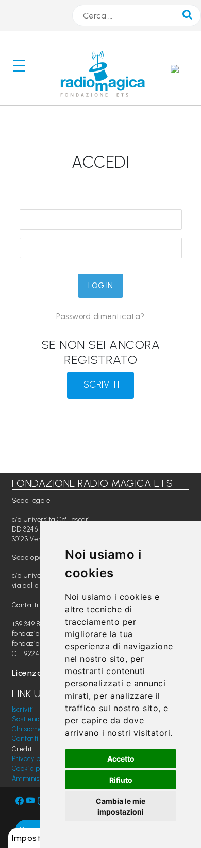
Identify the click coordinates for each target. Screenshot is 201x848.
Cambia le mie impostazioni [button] (120, 806)
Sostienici (27, 719)
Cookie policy (33, 768)
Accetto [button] (121, 758)
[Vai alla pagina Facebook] (19, 801)
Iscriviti (23, 709)
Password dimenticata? (100, 316)
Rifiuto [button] (120, 779)
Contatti (25, 739)
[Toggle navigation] (23, 68)
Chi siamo (27, 729)
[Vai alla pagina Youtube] (32, 801)
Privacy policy (33, 759)
